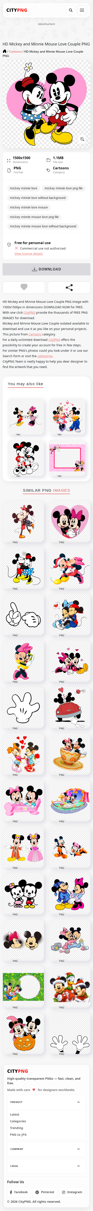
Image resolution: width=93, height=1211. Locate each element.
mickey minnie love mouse (29, 207)
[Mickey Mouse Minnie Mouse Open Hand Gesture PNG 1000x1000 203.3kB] (23, 707)
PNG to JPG (18, 1135)
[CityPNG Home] (16, 10)
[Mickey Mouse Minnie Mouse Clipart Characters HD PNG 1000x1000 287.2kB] (23, 893)
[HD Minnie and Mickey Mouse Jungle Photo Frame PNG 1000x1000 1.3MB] (23, 987)
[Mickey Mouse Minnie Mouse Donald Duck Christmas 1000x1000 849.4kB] (69, 987)
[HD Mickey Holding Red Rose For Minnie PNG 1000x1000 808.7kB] (23, 754)
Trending (16, 1128)
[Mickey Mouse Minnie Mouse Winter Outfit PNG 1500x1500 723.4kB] (69, 893)
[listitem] (18, 1192)
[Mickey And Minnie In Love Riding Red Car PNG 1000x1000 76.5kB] (69, 707)
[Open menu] (82, 10)
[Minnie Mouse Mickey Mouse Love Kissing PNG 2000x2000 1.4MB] (69, 568)
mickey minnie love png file (64, 188)
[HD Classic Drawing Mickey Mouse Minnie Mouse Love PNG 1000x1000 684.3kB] (23, 568)
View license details (28, 254)
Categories (18, 1121)
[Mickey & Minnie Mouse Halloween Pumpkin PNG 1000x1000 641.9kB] (23, 1033)
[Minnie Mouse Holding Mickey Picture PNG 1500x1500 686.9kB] (23, 661)
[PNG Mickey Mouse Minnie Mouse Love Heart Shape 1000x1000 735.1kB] (69, 521)
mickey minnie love (23, 188)
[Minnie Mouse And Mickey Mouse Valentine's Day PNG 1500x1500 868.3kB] (69, 661)
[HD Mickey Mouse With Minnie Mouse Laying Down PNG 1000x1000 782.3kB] (69, 847)
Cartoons (61, 168)
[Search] (70, 10)
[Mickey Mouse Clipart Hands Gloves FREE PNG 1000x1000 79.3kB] (69, 1033)
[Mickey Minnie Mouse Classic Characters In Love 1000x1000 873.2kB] (23, 521)
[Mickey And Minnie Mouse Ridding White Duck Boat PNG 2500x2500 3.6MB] (69, 800)
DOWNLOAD (50, 269)
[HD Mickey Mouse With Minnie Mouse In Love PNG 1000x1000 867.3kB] (69, 614)
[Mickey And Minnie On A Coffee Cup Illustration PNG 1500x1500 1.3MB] (69, 754)
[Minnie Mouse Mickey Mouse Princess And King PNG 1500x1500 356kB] (23, 847)
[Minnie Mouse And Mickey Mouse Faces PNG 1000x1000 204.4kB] (23, 940)
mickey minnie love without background (38, 198)
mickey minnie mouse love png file (34, 217)
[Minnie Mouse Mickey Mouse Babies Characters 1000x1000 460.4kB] (23, 800)
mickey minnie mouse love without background (43, 226)
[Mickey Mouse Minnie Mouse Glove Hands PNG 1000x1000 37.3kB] (23, 614)
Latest (14, 1114)
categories (45, 356)
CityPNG (29, 312)
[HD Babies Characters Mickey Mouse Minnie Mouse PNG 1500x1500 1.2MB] (69, 940)
